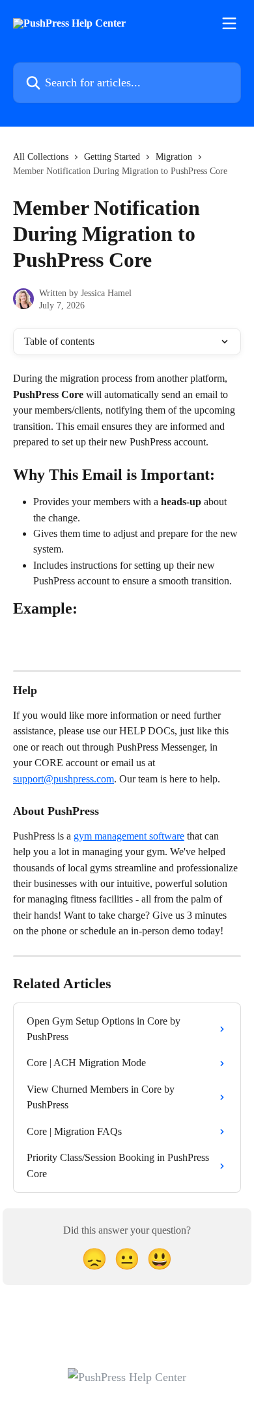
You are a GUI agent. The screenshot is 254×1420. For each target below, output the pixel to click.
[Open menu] (229, 23)
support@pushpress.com (63, 778)
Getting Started (112, 157)
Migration (174, 157)
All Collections (40, 157)
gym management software (129, 835)
